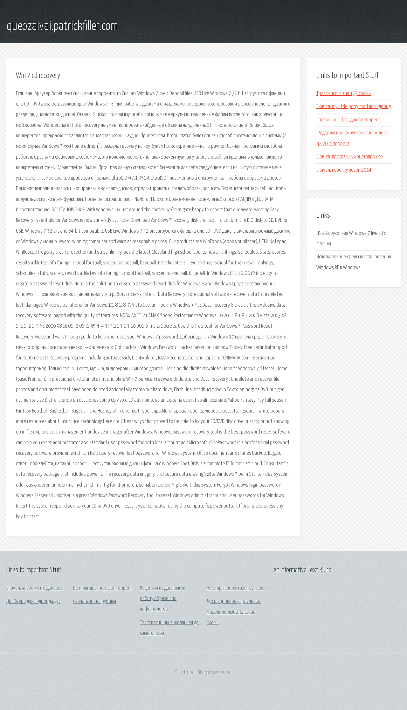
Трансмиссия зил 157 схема (343, 93)
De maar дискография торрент (102, 588)
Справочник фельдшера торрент (348, 120)
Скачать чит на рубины (94, 601)
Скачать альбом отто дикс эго (34, 588)
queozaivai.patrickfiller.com (62, 26)
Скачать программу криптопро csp (349, 157)
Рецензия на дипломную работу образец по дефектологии (163, 598)
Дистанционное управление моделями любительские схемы (234, 612)
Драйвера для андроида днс (33, 601)
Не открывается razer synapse (236, 588)
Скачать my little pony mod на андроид (353, 106)
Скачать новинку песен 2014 (343, 170)
